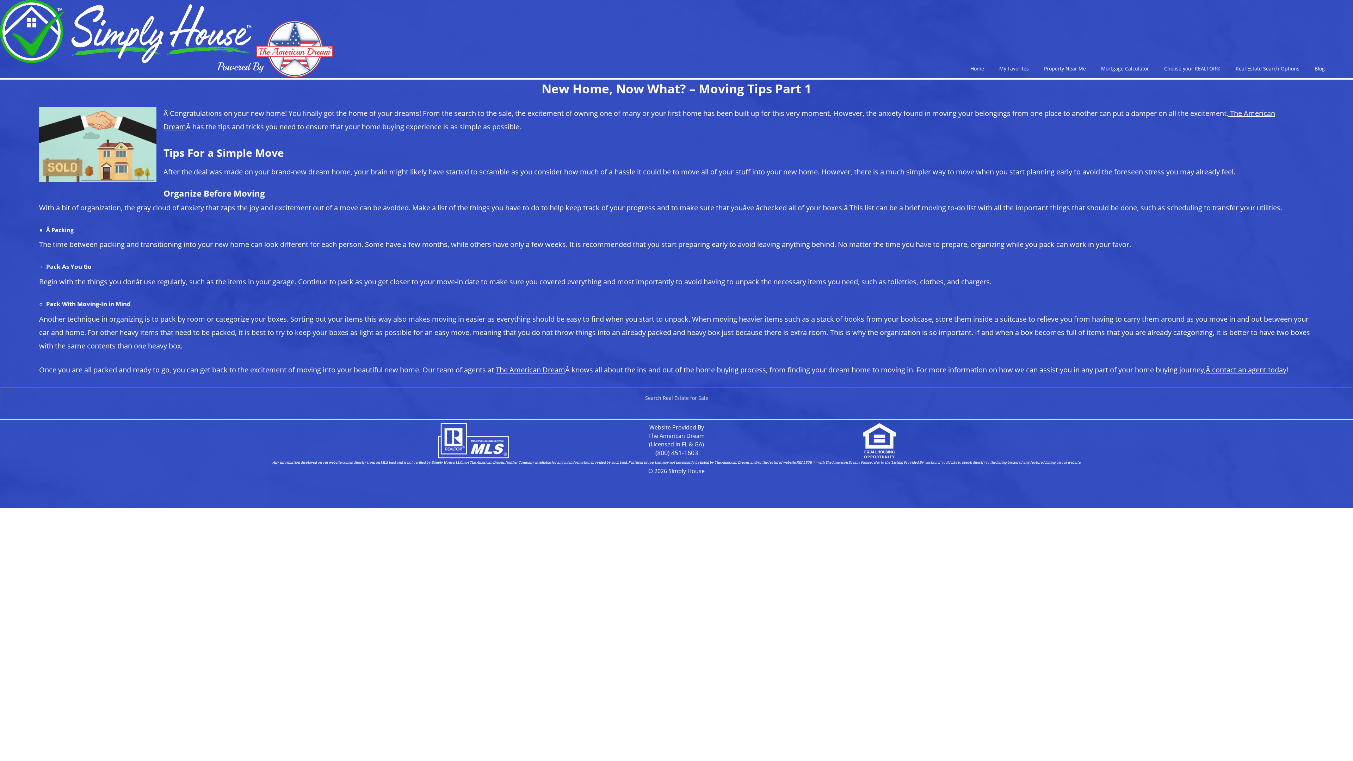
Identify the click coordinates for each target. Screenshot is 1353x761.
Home (977, 68)
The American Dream (530, 370)
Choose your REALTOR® (1192, 68)
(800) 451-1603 (676, 452)
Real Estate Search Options (1267, 68)
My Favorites (1014, 68)
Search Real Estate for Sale (676, 398)
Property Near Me (1065, 68)
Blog (1320, 68)
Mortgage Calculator (1125, 68)
